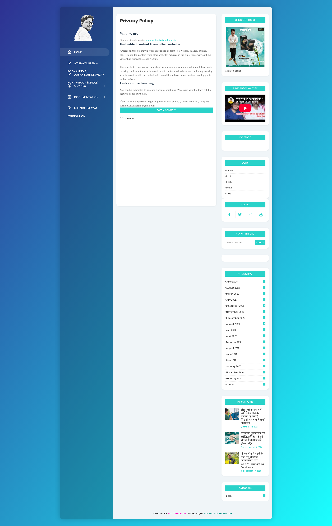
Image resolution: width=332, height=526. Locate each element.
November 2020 (245, 312)
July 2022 (245, 299)
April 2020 (245, 336)
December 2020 (245, 306)
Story (229, 193)
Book (228, 176)
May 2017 (245, 360)
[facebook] (229, 214)
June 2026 (245, 281)
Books (229, 182)
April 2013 (245, 384)
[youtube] (261, 214)
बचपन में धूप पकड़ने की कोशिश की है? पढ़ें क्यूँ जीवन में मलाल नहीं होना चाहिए (253, 438)
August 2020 (245, 324)
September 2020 (245, 318)
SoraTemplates (176, 513)
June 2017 (245, 354)
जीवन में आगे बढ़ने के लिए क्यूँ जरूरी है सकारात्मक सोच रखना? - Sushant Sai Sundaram (252, 460)
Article (229, 170)
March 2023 (245, 293)
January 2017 (245, 366)
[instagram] (250, 214)
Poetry (229, 187)
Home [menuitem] (78, 52)
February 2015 (245, 378)
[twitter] (240, 214)
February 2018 (245, 342)
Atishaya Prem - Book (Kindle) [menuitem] (82, 64)
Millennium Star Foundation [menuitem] (82, 109)
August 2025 (245, 287)
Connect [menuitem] (81, 86)
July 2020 (245, 330)
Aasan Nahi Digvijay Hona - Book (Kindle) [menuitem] (85, 76)
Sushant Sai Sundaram (217, 513)
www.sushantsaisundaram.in (160, 40)
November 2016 (245, 372)
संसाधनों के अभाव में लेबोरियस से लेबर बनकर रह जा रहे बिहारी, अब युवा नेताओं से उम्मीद (252, 416)
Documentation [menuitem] (86, 97)
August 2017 (245, 348)
